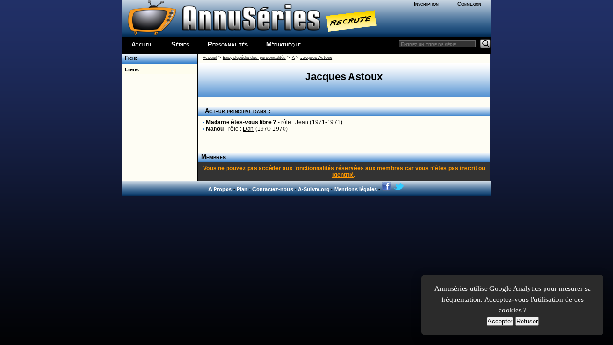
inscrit (468, 168)
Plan (242, 189)
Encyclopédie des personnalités (254, 57)
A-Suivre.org (313, 189)
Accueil (142, 44)
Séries (180, 44)
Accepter (500, 321)
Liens (130, 69)
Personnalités (228, 44)
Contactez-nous (272, 189)
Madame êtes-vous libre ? (241, 122)
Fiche (129, 58)
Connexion (469, 4)
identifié (343, 175)
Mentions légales (355, 189)
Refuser (527, 321)
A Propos (220, 189)
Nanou (215, 129)
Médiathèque (283, 44)
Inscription (426, 4)
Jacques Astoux (316, 57)
